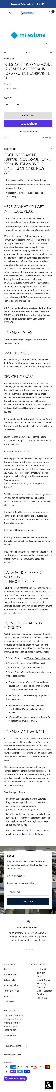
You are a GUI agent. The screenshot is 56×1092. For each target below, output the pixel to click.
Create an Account (15, 875)
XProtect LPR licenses (33, 663)
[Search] (10, 13)
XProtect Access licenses (38, 658)
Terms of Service (11, 990)
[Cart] (50, 12)
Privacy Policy (10, 974)
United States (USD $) (14, 1046)
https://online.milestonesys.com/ (23, 809)
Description (10, 149)
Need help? (47, 137)
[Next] (51, 52)
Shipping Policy (11, 985)
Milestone (9, 58)
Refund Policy (10, 980)
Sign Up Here (10, 1035)
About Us (8, 996)
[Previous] (5, 52)
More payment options (28, 131)
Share (6, 137)
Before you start (35, 667)
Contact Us (32, 933)
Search (7, 969)
